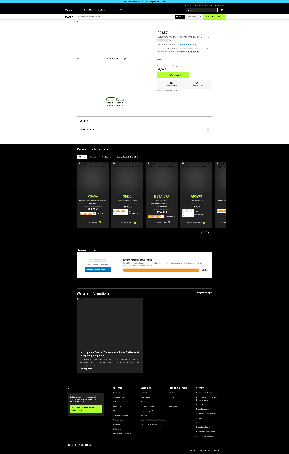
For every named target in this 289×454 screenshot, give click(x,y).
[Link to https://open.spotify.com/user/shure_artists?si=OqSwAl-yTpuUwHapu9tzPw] (82, 445)
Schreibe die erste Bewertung (187, 44)
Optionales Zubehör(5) (126, 157)
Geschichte (145, 397)
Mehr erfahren (193, 52)
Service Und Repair (204, 393)
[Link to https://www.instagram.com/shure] (76, 445)
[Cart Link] (221, 10)
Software (117, 429)
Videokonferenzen (120, 402)
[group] (110, 101)
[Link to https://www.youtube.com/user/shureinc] (86, 445)
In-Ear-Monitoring (120, 415)
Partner (144, 415)
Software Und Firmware (206, 413)
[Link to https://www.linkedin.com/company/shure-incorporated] (79, 445)
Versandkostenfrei (171, 86)
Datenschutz (193, 450)
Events (171, 402)
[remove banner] (287, 1)
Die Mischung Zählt (148, 406)
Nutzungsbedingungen (205, 450)
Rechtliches (217, 450)
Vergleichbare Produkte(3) (101, 157)
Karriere (144, 402)
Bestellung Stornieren (205, 431)
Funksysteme (118, 397)
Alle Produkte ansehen (122, 433)
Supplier (199, 422)
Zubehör (116, 424)
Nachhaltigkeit (147, 411)
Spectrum (173, 406)
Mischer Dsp (118, 420)
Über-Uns (145, 393)
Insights (172, 393)
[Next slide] (208, 233)
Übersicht (180, 17)
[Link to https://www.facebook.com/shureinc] (69, 445)
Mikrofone (117, 393)
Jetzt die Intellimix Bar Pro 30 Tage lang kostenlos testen (144, 2)
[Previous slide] (202, 233)
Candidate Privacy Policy (151, 424)
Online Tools (201, 404)
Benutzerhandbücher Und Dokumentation (206, 398)
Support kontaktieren (205, 436)
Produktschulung (203, 409)
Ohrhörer (117, 411)
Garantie (200, 418)
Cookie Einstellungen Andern (153, 420)
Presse (171, 397)
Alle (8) (82, 157)
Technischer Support (197, 86)
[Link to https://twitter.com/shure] (72, 445)
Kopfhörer (117, 406)
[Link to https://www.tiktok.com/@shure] (90, 445)
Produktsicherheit (203, 427)
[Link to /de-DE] (72, 10)
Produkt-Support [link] (194, 17)
